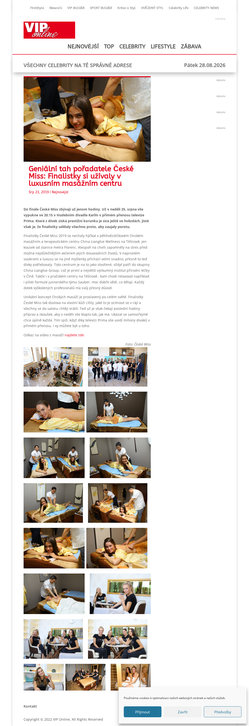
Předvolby (222, 711)
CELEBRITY (132, 46)
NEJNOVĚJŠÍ (83, 46)
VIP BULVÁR (76, 9)
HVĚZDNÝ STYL (152, 9)
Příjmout (142, 711)
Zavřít (182, 711)
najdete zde (74, 335)
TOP (109, 46)
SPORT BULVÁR (101, 9)
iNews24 (55, 9)
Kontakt (30, 706)
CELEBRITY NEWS (206, 9)
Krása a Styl (126, 9)
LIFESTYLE (163, 46)
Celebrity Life (178, 9)
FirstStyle (37, 9)
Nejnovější (60, 192)
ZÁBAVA (191, 46)
